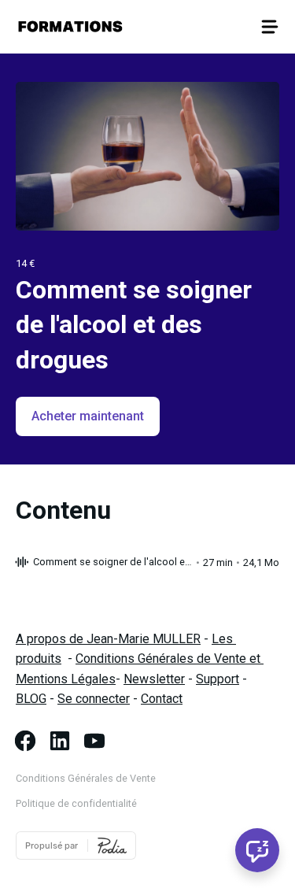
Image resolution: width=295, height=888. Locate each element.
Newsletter (154, 679)
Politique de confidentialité (76, 803)
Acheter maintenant (87, 416)
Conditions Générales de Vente (86, 778)
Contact (162, 698)
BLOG (31, 698)
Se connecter (93, 698)
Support (217, 679)
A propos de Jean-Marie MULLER (108, 638)
